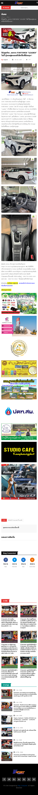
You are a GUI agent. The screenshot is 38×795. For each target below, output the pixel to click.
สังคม (8, 17)
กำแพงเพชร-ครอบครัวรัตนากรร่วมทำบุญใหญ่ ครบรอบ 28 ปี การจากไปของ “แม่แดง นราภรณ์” (25, 755)
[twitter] (9, 779)
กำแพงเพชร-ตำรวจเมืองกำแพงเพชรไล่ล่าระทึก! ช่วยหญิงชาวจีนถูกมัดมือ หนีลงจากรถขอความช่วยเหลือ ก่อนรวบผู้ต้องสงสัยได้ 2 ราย (9, 622)
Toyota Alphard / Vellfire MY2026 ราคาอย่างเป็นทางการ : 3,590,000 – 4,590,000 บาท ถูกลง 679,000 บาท (25, 719)
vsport (4, 60)
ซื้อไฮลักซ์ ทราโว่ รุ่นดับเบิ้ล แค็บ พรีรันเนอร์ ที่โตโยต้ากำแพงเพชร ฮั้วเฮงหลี (25, 731)
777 (29, 60)
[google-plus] (14, 779)
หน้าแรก (3, 17)
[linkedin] (19, 779)
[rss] (29, 779)
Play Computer (22, 785)
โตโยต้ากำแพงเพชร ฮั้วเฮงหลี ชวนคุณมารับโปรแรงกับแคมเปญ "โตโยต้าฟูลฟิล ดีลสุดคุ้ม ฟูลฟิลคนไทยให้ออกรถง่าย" (25, 744)
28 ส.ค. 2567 (18, 60)
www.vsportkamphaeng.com (28, 7)
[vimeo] (34, 779)
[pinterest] (24, 779)
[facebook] (4, 779)
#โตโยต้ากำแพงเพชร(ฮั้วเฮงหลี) (15, 520)
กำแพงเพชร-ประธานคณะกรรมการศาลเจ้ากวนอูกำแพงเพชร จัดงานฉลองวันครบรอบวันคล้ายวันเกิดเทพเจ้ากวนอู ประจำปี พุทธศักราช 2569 (25, 694)
